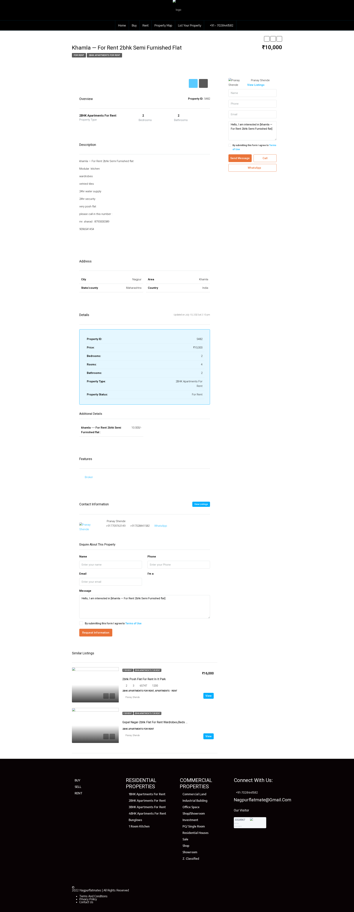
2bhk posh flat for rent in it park (144, 679)
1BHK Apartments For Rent (147, 794)
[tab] (193, 83)
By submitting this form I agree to (113, 623)
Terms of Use (133, 623)
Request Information (95, 632)
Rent (145, 25)
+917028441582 (140, 525)
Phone (152, 556)
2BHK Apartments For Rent (147, 800)
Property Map (163, 25)
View (208, 695)
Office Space (191, 807)
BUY (77, 780)
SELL (78, 787)
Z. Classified (191, 858)
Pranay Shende (132, 697)
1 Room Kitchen (139, 826)
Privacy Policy (88, 899)
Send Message (240, 158)
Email (82, 573)
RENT (78, 793)
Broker (89, 477)
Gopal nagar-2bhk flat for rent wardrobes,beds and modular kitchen (167, 722)
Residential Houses (196, 833)
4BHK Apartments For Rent (147, 813)
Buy (134, 25)
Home (122, 25)
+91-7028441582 (247, 792)
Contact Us (86, 902)
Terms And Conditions (93, 896)
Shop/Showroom (194, 813)
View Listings (201, 504)
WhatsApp (160, 525)
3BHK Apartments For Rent (147, 807)
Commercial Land (194, 794)
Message (85, 590)
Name (83, 556)
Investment (190, 820)
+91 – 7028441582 (221, 25)
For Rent (79, 55)
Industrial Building (195, 800)
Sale (185, 839)
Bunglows (135, 820)
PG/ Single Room (194, 826)
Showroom (190, 852)
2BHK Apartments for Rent (104, 55)
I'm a (151, 573)
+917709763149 (115, 525)
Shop (186, 846)
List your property (189, 25)
